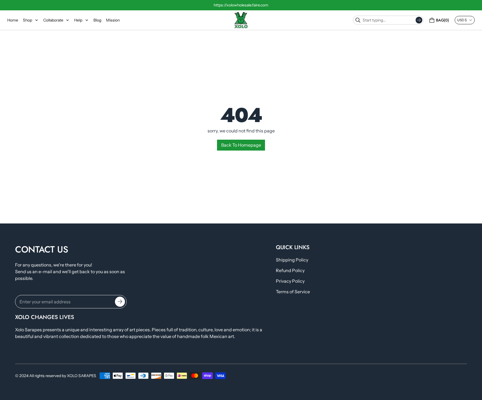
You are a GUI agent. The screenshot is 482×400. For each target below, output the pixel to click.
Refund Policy (290, 270)
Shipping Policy (292, 260)
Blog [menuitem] (97, 20)
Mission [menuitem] (113, 20)
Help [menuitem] (78, 20)
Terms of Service (293, 291)
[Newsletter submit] (120, 302)
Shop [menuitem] (27, 20)
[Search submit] (419, 20)
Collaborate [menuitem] (53, 20)
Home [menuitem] (12, 20)
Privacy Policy (290, 281)
